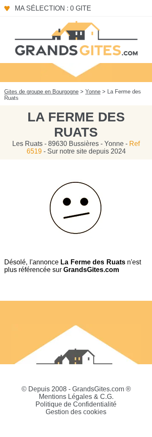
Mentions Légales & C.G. (76, 396)
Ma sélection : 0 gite (53, 8)
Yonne (92, 91)
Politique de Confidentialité (76, 404)
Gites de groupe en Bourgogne (41, 91)
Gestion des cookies (76, 411)
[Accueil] (76, 37)
